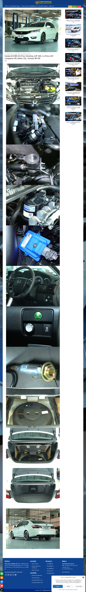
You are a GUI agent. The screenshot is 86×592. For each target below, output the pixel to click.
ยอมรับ (57, 586)
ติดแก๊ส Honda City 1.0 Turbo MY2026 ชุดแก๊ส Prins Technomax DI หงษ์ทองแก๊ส (73, 21)
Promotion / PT (50, 570)
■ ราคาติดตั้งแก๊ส (31, 6)
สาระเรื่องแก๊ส (39, 6)
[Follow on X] (13, 575)
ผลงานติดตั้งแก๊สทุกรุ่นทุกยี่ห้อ (25, 54)
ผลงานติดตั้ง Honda (16, 54)
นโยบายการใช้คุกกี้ (62, 589)
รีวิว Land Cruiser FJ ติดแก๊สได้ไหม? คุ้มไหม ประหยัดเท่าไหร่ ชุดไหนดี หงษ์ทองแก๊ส (73, 93)
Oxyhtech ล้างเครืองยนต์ (37, 575)
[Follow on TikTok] (11, 575)
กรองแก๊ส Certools (35, 577)
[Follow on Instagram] (8, 575)
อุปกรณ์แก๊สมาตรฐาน (15, 6)
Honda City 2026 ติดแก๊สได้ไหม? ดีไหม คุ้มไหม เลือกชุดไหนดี (73, 35)
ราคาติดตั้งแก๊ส (50, 563)
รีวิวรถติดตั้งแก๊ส (50, 566)
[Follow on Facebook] (6, 575)
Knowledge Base (50, 573)
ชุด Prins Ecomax (35, 570)
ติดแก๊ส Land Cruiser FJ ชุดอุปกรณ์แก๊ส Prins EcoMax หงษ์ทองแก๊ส (73, 64)
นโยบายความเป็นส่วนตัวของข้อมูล (71, 589)
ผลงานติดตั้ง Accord (8, 54)
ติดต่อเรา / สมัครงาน (49, 6)
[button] (83, 577)
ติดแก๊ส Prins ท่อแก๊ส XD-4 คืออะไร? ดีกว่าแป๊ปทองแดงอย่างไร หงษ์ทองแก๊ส (73, 78)
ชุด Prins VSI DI (35, 563)
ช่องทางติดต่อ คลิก (66, 572)
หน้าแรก (7, 6)
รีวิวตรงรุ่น (24, 6)
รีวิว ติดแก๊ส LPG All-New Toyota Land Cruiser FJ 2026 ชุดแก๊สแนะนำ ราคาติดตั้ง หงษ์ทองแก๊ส (73, 107)
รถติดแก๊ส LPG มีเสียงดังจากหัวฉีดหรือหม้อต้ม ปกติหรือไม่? (73, 123)
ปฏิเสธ (68, 586)
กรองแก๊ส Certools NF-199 (37, 582)
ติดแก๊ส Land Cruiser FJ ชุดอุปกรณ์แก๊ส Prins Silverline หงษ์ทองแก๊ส (73, 49)
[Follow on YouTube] (16, 575)
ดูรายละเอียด (79, 586)
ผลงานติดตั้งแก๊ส (50, 568)
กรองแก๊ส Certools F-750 (37, 580)
